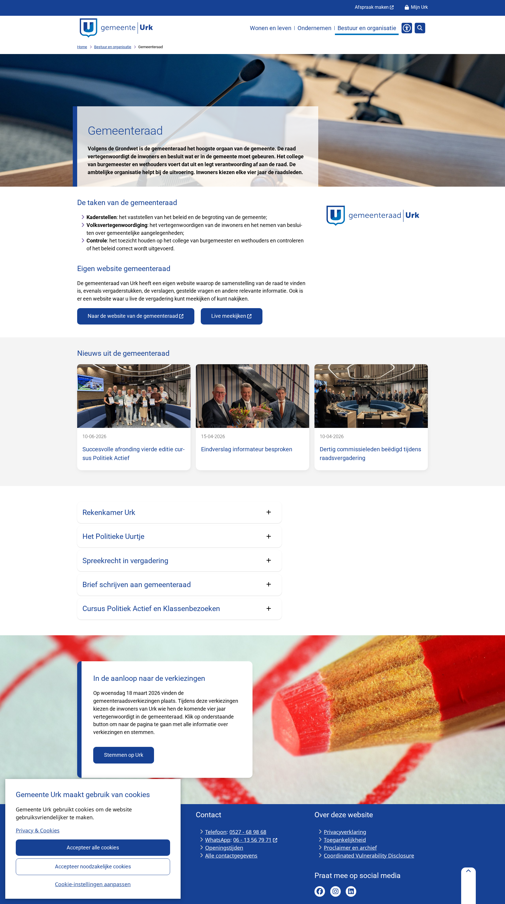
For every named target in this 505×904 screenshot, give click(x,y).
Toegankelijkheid (345, 839)
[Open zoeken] (420, 28)
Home (82, 47)
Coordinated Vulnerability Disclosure (369, 855)
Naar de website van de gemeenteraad (133, 316)
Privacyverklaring (345, 831)
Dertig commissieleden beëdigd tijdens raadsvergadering (370, 453)
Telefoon (215, 831)
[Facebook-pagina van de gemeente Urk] (319, 891)
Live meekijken (228, 316)
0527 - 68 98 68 (247, 831)
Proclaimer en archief (350, 847)
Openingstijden (224, 847)
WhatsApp (217, 839)
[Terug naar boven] (468, 885)
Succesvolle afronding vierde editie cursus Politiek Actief (133, 453)
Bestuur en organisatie (112, 47)
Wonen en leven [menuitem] (270, 28)
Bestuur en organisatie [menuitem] (367, 28)
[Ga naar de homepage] (116, 28)
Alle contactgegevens (231, 855)
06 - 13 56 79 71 (252, 839)
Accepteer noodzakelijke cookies (93, 866)
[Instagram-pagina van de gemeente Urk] (335, 891)
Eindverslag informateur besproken (246, 449)
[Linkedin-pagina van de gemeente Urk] (351, 891)
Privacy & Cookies (38, 830)
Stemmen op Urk (123, 755)
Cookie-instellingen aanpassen (93, 884)
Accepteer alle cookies (93, 847)
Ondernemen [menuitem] (314, 28)
